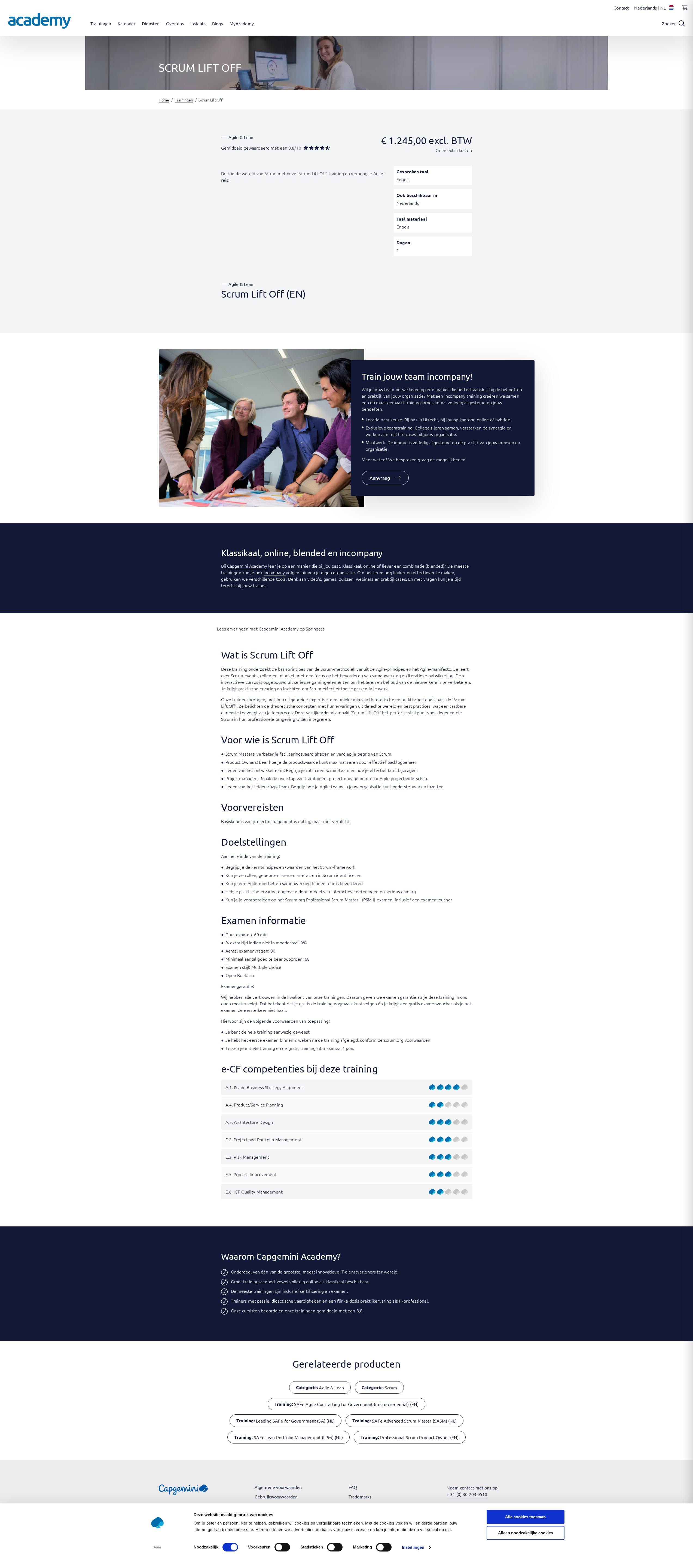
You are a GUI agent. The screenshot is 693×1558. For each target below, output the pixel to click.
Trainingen (184, 100)
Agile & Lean (240, 137)
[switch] (282, 1547)
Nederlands (407, 203)
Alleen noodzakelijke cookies (525, 1533)
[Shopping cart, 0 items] (683, 10)
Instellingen (413, 1547)
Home (164, 100)
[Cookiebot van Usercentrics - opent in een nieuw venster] (157, 1547)
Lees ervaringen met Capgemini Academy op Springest (271, 629)
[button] (385, 478)
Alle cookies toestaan (525, 1516)
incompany (275, 572)
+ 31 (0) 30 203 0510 (467, 1494)
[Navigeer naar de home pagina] (39, 21)
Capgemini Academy (247, 566)
